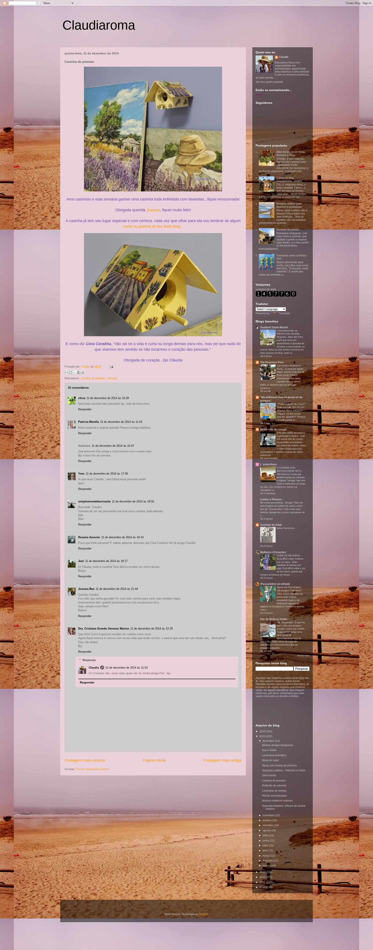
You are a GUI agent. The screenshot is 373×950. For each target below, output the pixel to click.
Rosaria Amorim (89, 537)
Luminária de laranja (274, 790)
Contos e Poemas (271, 499)
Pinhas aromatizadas (274, 795)
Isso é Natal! (269, 750)
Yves (81, 473)
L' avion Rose (268, 464)
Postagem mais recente (85, 760)
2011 (262, 882)
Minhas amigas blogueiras (277, 745)
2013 (262, 872)
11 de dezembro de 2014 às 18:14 (122, 537)
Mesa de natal (270, 760)
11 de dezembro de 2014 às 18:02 (133, 501)
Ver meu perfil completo (269, 82)
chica (81, 398)
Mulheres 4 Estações (273, 552)
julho (265, 835)
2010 (262, 887)
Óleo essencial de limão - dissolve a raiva (291, 153)
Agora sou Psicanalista (289, 587)
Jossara (153, 210)
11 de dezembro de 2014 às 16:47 (113, 445)
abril (265, 850)
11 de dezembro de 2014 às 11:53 (121, 421)
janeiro (266, 865)
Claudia (86, 366)
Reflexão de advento (274, 785)
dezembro (268, 740)
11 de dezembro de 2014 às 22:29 (151, 628)
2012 (262, 877)
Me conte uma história (272, 502)
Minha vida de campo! (273, 429)
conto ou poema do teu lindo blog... (153, 226)
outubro (267, 820)
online (259, 94)
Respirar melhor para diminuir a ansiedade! (289, 205)
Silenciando (269, 775)
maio (265, 845)
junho (266, 840)
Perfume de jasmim (288, 229)
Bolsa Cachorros (286, 528)
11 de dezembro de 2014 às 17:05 (107, 473)
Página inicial (154, 760)
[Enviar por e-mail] (66, 372)
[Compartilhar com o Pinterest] (83, 372)
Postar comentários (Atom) (92, 769)
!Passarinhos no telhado (275, 583)
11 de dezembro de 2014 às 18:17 (106, 561)
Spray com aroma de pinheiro (279, 765)
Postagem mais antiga (222, 760)
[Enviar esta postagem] (110, 366)
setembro (268, 825)
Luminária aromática (274, 755)
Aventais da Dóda (271, 524)
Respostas (89, 659)
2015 (262, 731)
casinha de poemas (93, 378)
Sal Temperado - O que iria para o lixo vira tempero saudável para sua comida (291, 625)
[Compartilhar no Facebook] (79, 372)
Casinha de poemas (274, 780)
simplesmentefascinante (94, 501)
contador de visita (266, 289)
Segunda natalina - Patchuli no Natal (283, 770)
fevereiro (267, 860)
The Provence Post (271, 362)
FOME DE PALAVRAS (288, 555)
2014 (262, 736)
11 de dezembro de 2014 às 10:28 (108, 398)
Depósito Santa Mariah (274, 327)
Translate (284, 313)
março (266, 855)
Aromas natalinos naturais (277, 800)
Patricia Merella (88, 421)
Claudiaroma (98, 25)
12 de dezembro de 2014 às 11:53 (126, 667)
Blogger (203, 914)
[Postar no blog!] (70, 372)
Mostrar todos (303, 656)
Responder (85, 409)
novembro (268, 815)
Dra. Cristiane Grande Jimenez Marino (103, 628)
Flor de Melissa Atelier (274, 619)
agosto (266, 830)
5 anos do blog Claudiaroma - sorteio (289, 179)
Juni (81, 561)
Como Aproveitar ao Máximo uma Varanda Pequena (288, 333)
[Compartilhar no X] (75, 372)
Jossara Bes (86, 588)
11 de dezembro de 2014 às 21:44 (117, 588)
